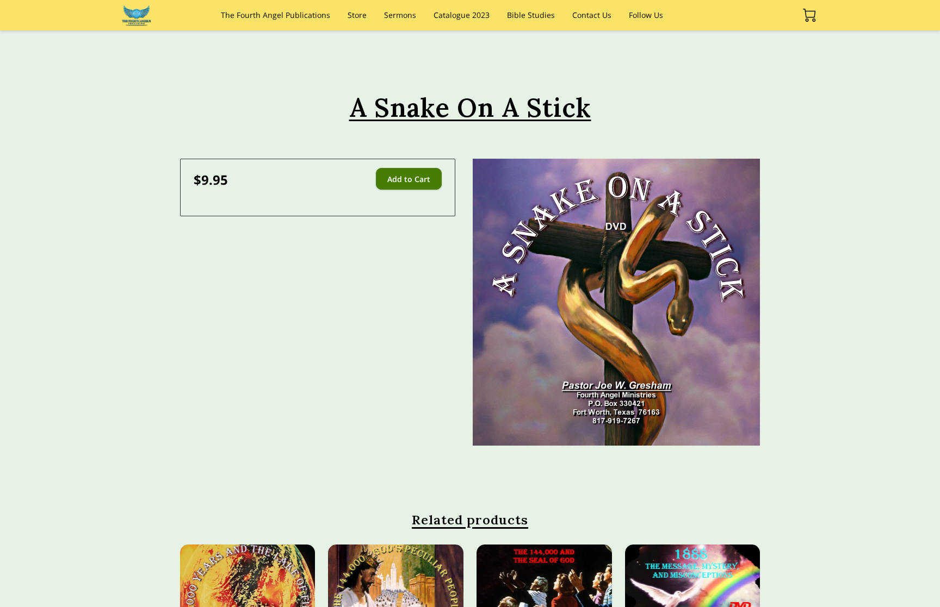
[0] (809, 15)
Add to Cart (408, 179)
